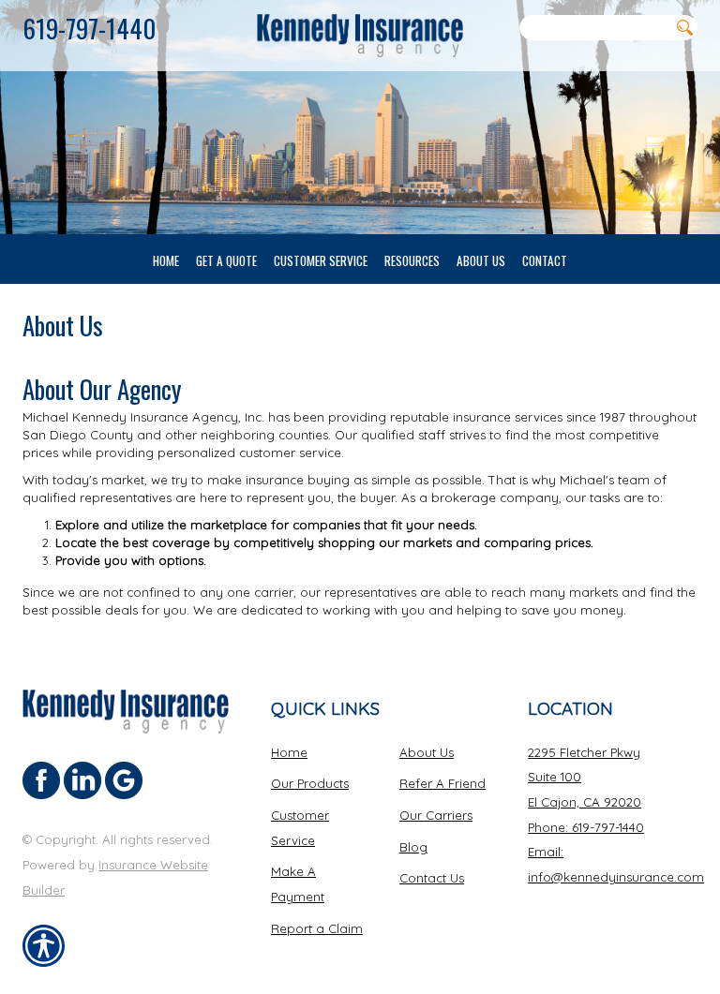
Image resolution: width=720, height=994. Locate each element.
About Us (426, 752)
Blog (413, 846)
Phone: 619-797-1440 (586, 827)
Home (289, 752)
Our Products (310, 783)
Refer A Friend (442, 783)
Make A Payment (297, 884)
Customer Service (300, 828)
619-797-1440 (89, 28)
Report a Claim (317, 928)
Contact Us (431, 877)
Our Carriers (435, 815)
